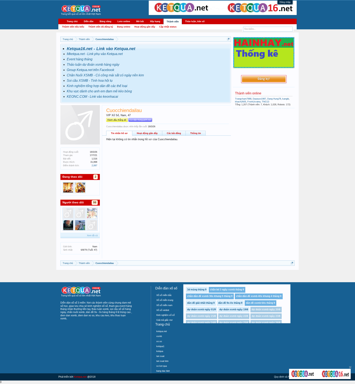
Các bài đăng (174, 133)
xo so (159, 341)
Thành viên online (248, 93)
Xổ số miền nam (164, 305)
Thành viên (173, 21)
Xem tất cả (92, 235)
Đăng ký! (264, 79)
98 (94, 202)
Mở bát (140, 21)
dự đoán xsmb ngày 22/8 (233, 316)
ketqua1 (160, 346)
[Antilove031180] (92, 225)
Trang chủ (72, 21)
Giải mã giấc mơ (164, 320)
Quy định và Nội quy (285, 376)
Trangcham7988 (243, 98)
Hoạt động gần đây (147, 133)
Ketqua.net (80, 376)
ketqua (159, 351)
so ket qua (161, 366)
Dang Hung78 (274, 98)
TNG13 (265, 101)
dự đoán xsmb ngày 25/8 (233, 322)
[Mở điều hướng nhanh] (228, 39)
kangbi (285, 98)
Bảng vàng (105, 21)
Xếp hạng (155, 21)
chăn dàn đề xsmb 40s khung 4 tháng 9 (258, 296)
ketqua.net (161, 331)
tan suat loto (162, 361)
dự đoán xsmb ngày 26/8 (266, 322)
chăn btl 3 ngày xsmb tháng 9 (227, 289)
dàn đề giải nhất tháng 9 (201, 302)
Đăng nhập (285, 2)
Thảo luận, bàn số (195, 21)
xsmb (159, 336)
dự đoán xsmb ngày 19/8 (233, 309)
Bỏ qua (350, 367)
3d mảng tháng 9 (196, 289)
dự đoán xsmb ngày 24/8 (201, 322)
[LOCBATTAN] (68, 225)
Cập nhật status (167, 26)
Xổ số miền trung (164, 300)
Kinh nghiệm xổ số (165, 315)
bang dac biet (163, 371)
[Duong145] (80, 187)
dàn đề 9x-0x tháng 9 (230, 302)
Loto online (124, 21)
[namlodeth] (80, 225)
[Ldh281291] (80, 213)
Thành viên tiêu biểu (73, 26)
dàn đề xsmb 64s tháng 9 (260, 302)
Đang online (123, 26)
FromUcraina (253, 101)
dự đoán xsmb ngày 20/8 (266, 309)
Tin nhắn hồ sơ (119, 133)
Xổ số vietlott (162, 310)
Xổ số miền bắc (164, 295)
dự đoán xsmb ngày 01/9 (201, 309)
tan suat (160, 356)
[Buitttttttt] (68, 213)
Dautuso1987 (259, 98)
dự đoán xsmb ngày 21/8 (201, 316)
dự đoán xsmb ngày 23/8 (266, 316)
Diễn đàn (88, 21)
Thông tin (195, 133)
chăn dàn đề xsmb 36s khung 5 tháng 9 (210, 296)
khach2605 (240, 101)
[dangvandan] (92, 213)
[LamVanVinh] (68, 187)
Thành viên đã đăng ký (100, 26)
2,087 (94, 165)
